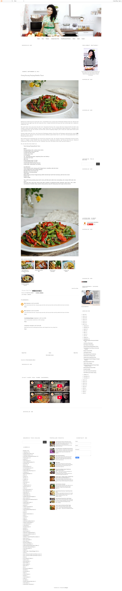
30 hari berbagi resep (27, 467)
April (85, 330)
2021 (84, 384)
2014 (84, 319)
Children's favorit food (27, 506)
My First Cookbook (26, 542)
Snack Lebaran (26, 577)
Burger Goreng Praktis (88, 350)
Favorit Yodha (26, 469)
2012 (84, 316)
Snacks (24, 476)
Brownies (25, 529)
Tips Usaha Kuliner (27, 548)
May (85, 332)
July (84, 335)
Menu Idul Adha (26, 561)
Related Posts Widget (75, 288)
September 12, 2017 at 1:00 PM (40, 318)
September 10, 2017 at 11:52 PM (32, 303)
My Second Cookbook (27, 568)
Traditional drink (26, 485)
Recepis (24, 477)
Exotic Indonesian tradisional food (29, 499)
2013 (84, 317)
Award (24, 552)
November (86, 376)
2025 (84, 391)
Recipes (47, 38)
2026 (84, 393)
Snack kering (25, 503)
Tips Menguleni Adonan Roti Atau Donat (63, 441)
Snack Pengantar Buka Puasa (29, 509)
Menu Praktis (25, 562)
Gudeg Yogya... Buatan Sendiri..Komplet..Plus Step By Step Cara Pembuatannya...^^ (64, 477)
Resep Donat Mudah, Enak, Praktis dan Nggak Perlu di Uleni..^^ (63, 470)
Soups (24, 578)
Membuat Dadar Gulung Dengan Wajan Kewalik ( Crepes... (91, 365)
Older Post (76, 352)
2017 (84, 324)
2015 (84, 321)
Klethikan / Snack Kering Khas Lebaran (30, 536)
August (85, 337)
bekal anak (25, 492)
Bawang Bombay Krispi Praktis (89, 367)
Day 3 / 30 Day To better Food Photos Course (32, 555)
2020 (84, 383)
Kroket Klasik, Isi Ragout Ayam (89, 355)
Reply (25, 306)
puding (24, 549)
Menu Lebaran (26, 498)
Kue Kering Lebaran (27, 489)
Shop (43, 38)
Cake (24, 483)
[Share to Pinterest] (42, 293)
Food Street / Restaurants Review (29, 456)
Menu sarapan (26, 564)
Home (38, 38)
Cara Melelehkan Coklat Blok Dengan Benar (64, 448)
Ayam (24, 518)
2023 (84, 388)
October (85, 374)
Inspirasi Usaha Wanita (27, 522)
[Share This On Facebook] (33, 291)
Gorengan (25, 500)
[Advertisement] (50, 58)
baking (24, 459)
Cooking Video (26, 508)
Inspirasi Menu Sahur (27, 502)
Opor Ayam (58, 462)
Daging (24, 519)
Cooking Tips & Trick (55, 38)
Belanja (24, 528)
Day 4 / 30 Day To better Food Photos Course (32, 554)
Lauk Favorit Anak (26, 523)
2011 (84, 314)
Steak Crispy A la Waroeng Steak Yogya (63, 505)
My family (25, 569)
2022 (84, 386)
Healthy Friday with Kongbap (28, 496)
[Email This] (36, 293)
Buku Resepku (26, 531)
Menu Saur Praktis (26, 539)
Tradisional (29, 294)
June (85, 334)
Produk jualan (26, 457)
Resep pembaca (26, 466)
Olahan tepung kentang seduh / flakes (30, 545)
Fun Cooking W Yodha (27, 558)
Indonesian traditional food (28, 521)
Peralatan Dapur (26, 526)
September (86, 339)
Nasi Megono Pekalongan (89, 344)
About (78, 38)
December (86, 377)
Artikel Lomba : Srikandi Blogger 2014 (30, 551)
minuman (25, 516)
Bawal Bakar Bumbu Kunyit (89, 361)
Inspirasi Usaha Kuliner (27, 513)
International (25, 535)
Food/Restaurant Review (66, 38)
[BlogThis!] (38, 293)
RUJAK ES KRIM (87, 369)
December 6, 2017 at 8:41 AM (35, 325)
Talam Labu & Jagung (88, 363)
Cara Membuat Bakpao (29, 318)
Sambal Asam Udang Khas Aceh (90, 357)
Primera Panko (26, 574)
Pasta (24, 572)
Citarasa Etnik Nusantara (28, 462)
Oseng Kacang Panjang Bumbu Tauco (91, 346)
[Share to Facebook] (41, 293)
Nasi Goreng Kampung (60, 455)
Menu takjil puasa (26, 490)
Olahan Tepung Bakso (27, 544)
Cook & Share (26, 495)
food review (25, 482)
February (85, 327)
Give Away (25, 463)
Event (24, 512)
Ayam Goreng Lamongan (60, 484)
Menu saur (25, 565)
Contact (83, 38)
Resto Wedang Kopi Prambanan (90, 354)
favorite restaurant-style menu (29, 581)
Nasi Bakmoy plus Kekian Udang (90, 372)
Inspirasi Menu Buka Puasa (28, 470)
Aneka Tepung (26, 460)
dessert (24, 505)
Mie (24, 567)
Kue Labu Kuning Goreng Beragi (90, 370)
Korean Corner (26, 486)
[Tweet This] (35, 291)
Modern (24, 465)
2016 (84, 322)
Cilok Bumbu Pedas (87, 352)
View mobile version (50, 355)
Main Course (25, 538)
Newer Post (24, 352)
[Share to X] (39, 293)
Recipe (24, 575)
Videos (74, 38)
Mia (25, 303)
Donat (24, 556)
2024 (84, 389)
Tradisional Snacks (27, 454)
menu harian (25, 582)
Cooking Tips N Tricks (27, 453)
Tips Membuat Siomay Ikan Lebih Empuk (63, 498)
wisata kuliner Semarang (28, 584)
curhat (24, 510)
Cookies (24, 479)
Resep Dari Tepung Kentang (28, 546)
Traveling (25, 472)
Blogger (66, 587)
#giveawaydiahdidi (26, 473)
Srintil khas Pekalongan (88, 343)
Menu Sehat (25, 541)
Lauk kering (25, 525)
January (85, 325)
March (85, 329)
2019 (84, 381)
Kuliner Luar (25, 559)
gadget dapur (25, 493)
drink (24, 515)
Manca (24, 480)
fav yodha (25, 579)
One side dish (26, 571)
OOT (24, 475)
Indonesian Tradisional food (28, 532)
